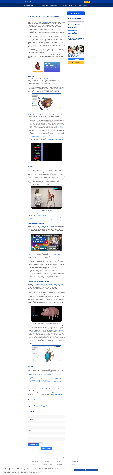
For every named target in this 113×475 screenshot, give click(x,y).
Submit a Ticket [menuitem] (74, 464)
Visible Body (45, 388)
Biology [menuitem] (70, 5)
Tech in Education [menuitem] (53, 5)
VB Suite (50, 210)
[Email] (45, 406)
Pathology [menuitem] (65, 5)
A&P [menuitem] (60, 5)
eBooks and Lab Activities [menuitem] (47, 464)
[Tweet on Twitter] (38, 406)
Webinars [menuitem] (33, 464)
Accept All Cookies (92, 470)
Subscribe (87, 1)
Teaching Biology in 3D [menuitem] (35, 461)
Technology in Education (33, 13)
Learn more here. (58, 394)
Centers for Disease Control (44, 22)
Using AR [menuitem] (33, 462)
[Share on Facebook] (35, 406)
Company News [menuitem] (59, 464)
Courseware (53, 111)
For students (76, 59)
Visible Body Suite (32, 114)
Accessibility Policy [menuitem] (75, 462)
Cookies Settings (80, 470)
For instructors (76, 62)
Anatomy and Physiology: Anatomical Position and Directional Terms (74, 26)
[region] (56, 470)
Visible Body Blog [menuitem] (46, 462)
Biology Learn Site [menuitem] (46, 461)
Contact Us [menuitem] (59, 461)
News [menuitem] (75, 5)
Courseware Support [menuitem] (75, 461)
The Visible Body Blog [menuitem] (28, 5)
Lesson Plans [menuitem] (45, 5)
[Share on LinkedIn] (42, 406)
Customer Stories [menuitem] (60, 462)
